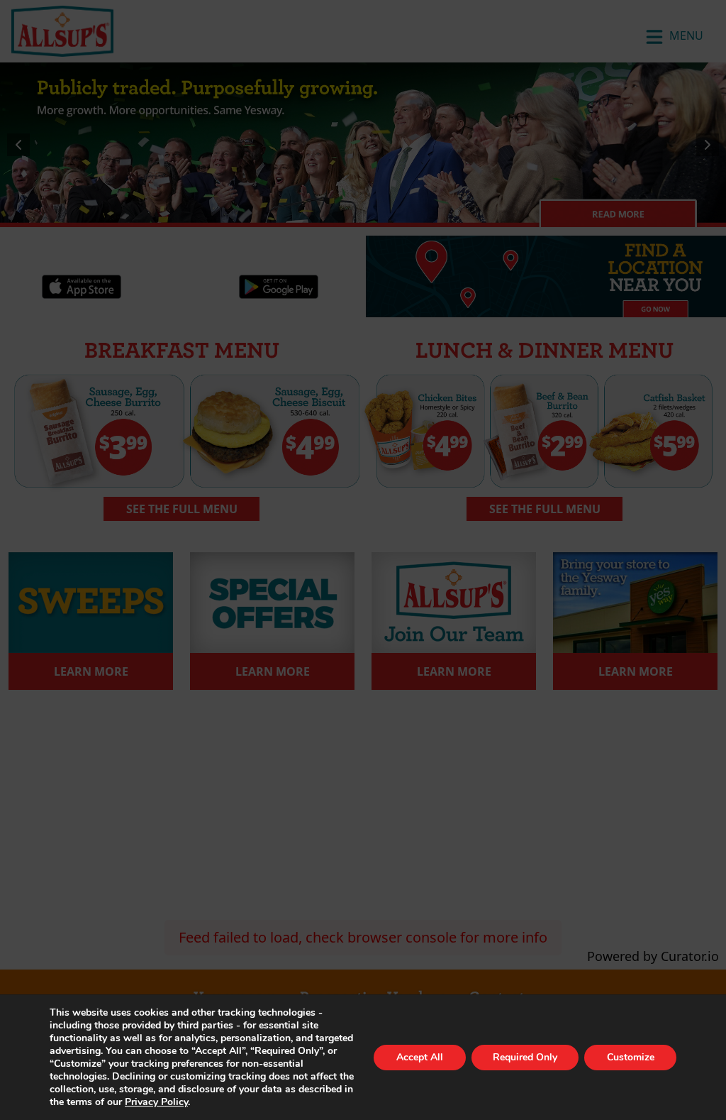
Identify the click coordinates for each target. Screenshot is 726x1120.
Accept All (419, 1057)
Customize (630, 1057)
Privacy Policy (156, 1102)
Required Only (525, 1057)
